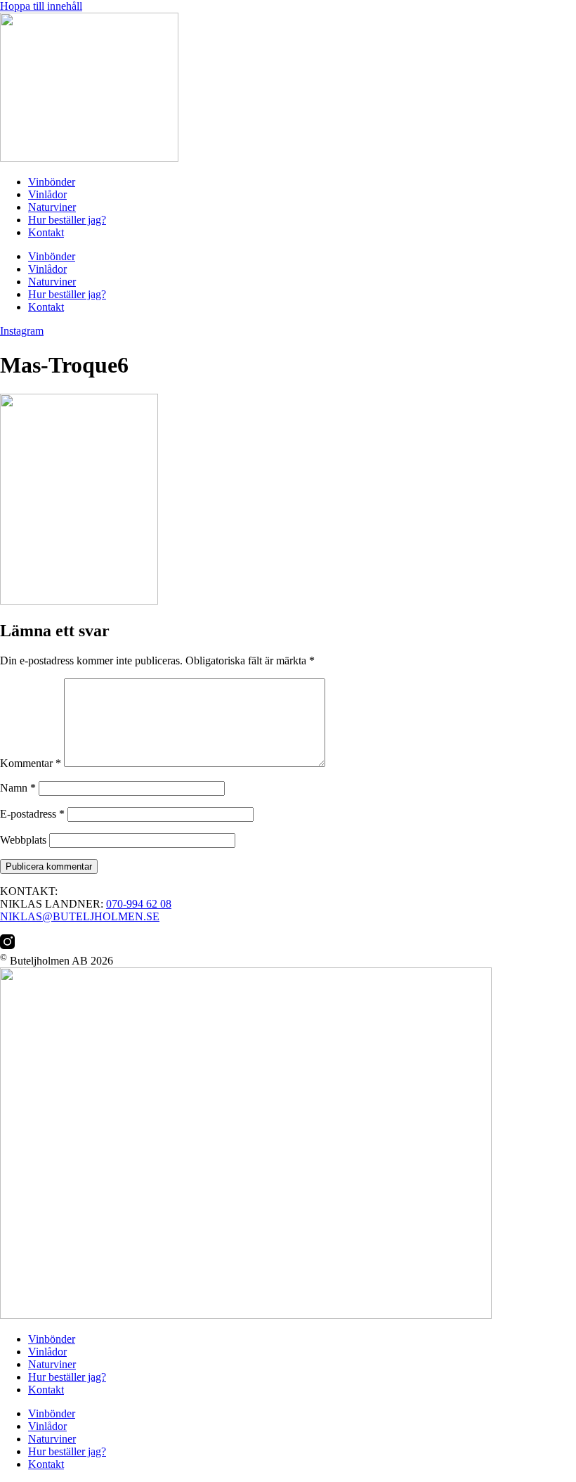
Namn (18, 788)
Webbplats (23, 840)
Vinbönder (51, 182)
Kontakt (46, 232)
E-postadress (32, 814)
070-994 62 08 (138, 904)
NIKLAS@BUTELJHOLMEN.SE (79, 916)
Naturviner (52, 207)
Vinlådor (47, 194)
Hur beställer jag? (67, 220)
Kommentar (30, 763)
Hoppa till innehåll (41, 6)
